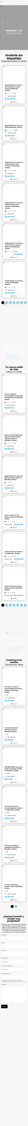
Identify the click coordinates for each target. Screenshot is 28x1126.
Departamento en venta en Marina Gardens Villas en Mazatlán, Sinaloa (14, 477)
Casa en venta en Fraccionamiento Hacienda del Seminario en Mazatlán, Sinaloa (14, 396)
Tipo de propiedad (6, 966)
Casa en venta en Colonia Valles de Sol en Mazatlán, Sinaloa (13, 588)
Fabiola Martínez (11, 405)
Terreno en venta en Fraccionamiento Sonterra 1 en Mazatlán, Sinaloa (14, 808)
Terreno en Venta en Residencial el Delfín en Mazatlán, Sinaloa (12, 847)
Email (3, 942)
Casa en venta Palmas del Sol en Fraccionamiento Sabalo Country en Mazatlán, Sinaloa (13, 437)
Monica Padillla (11, 776)
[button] (14, 27)
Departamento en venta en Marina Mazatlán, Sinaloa (14, 126)
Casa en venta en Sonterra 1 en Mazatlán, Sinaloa (14, 552)
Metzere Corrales (9, 595)
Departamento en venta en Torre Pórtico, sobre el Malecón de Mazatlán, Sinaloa (14, 245)
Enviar (4, 1006)
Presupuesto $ (5, 973)
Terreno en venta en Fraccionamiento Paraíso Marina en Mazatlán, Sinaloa (13, 689)
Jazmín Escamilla (11, 96)
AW (18, 1119)
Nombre (4, 935)
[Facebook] (9, 1108)
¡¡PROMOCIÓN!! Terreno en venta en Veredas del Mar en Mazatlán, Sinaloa (14, 769)
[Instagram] (14, 1108)
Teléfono (4, 950)
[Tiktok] (18, 1108)
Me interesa (5, 958)
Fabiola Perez (10, 173)
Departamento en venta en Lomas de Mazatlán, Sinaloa (14, 282)
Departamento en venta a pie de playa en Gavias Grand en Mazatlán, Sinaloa (13, 87)
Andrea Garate (11, 290)
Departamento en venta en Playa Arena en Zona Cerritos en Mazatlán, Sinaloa (14, 165)
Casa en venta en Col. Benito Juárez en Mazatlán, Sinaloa (14, 517)
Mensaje (4, 984)
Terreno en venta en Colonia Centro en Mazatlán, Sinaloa (11, 729)
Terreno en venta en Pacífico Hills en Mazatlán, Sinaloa (14, 886)
